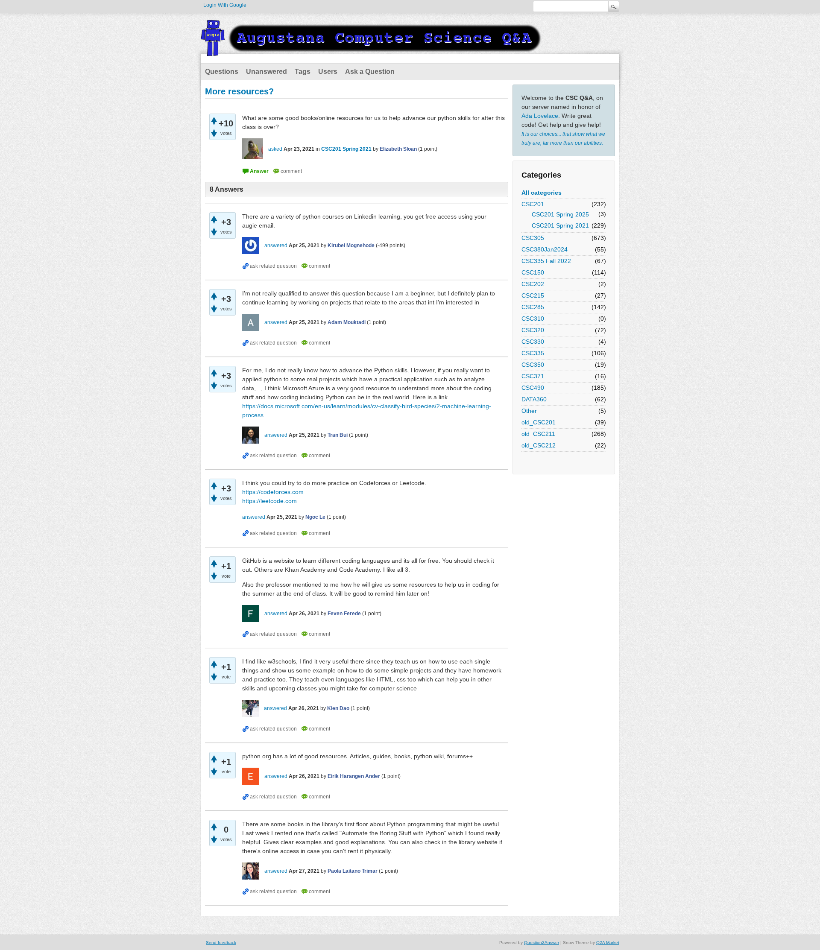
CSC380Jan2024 (544, 249)
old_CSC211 (538, 433)
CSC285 (532, 307)
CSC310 (532, 318)
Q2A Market (607, 942)
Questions (221, 71)
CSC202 (532, 284)
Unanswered (266, 71)
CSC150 (532, 272)
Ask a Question (370, 71)
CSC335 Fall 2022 (546, 260)
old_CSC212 (538, 445)
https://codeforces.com (273, 491)
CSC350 (532, 364)
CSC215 (532, 295)
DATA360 (534, 399)
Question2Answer (541, 942)
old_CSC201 (538, 422)
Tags (302, 71)
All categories (541, 192)
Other (529, 410)
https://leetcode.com (269, 500)
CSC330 (532, 341)
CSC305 (532, 237)
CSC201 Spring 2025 (560, 214)
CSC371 (532, 376)
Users (327, 71)
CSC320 (532, 330)
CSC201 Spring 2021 (560, 225)
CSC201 (532, 204)
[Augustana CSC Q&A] (371, 51)
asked (275, 149)
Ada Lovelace (539, 115)
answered (275, 245)
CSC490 (532, 387)
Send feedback (221, 942)
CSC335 (532, 353)
